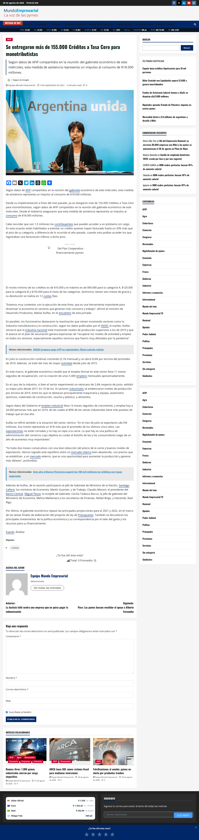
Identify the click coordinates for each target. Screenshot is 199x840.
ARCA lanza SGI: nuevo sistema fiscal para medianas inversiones (69, 771)
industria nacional (36, 330)
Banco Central (14, 494)
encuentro (65, 313)
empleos (81, 376)
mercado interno (81, 452)
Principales (147, 348)
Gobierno (146, 278)
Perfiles (160, 24)
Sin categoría (148, 369)
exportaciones (14, 431)
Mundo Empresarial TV (100, 24)
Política (28, 24)
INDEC (105, 325)
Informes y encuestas (76, 24)
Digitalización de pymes (153, 251)
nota (79, 555)
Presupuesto (85, 515)
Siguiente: (106, 607)
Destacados (30, 757)
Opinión (146, 327)
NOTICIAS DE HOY (13, 22)
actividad (66, 363)
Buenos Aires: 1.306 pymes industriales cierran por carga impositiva (22, 772)
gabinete (74, 190)
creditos (15, 547)
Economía (42, 24)
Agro (19, 757)
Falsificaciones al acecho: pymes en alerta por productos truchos (112, 771)
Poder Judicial (149, 334)
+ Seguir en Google (20, 80)
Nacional (55, 24)
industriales (76, 388)
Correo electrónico (17, 689)
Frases (170, 24)
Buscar (146, 39)
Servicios (146, 362)
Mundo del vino (125, 24)
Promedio (86, 560)
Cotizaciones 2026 (144, 24)
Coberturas (147, 223)
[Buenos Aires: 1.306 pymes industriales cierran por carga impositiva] (26, 751)
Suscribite (183, 815)
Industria (38, 761)
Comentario (13, 636)
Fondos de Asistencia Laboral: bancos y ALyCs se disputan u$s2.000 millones (165, 94)
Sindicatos (147, 376)
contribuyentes (64, 224)
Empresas (26, 761)
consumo (11, 215)
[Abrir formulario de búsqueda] (195, 24)
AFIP (9, 39)
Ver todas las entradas (47, 588)
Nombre (11, 677)
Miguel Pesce (32, 494)
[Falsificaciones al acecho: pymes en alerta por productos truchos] (113, 751)
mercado (35, 456)
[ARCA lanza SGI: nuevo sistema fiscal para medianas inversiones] (69, 751)
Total (74, 560)
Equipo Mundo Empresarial (21, 85)
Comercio (147, 230)
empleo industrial (52, 405)
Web (8, 701)
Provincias (147, 355)
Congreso (147, 237)
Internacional (148, 299)
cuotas (47, 296)
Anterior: (37, 607)
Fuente (10, 532)
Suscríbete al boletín (20, 712)
